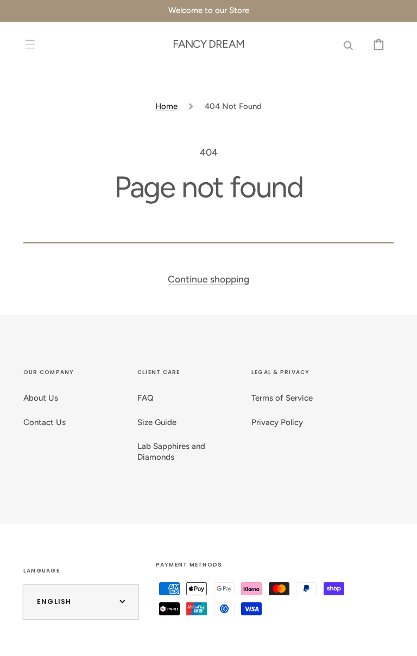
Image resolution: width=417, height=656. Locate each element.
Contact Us (44, 422)
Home (166, 106)
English (54, 601)
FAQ (145, 398)
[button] (30, 44)
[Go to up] (399, 638)
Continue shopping (208, 279)
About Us (40, 398)
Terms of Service (282, 398)
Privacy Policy (277, 422)
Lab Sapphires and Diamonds (171, 451)
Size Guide (156, 422)
